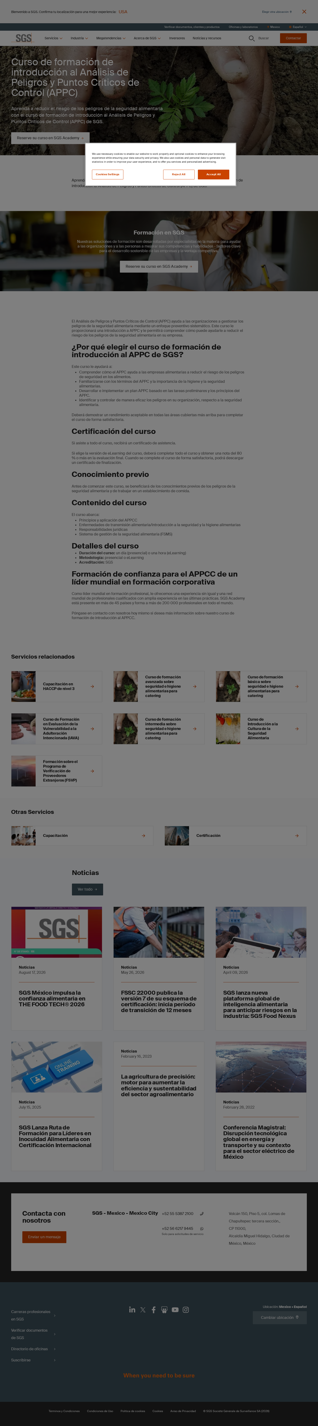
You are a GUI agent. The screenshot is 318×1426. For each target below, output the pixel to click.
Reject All (179, 174)
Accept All (213, 174)
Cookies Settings (107, 174)
